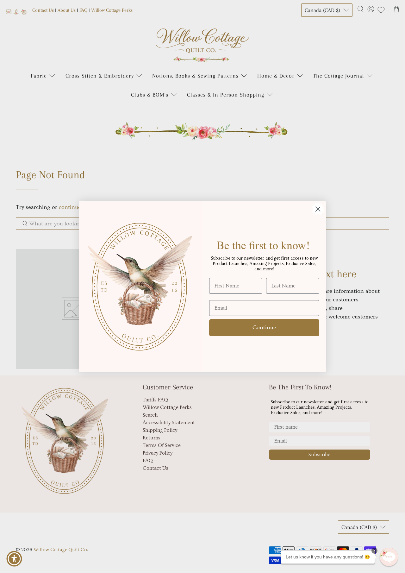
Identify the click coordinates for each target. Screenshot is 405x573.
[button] (389, 557)
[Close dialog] (317, 209)
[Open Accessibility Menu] (14, 559)
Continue (264, 327)
